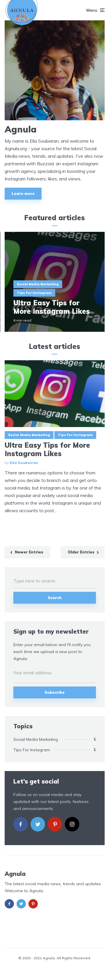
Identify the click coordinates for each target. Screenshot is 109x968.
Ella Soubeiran (24, 462)
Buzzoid (45, 163)
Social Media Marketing (38, 284)
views (74, 179)
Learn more (23, 193)
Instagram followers (25, 179)
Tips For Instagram (34, 293)
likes (52, 179)
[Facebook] (20, 824)
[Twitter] (38, 824)
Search (55, 597)
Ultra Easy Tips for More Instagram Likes (51, 307)
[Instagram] (72, 824)
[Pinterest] (55, 824)
